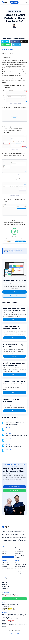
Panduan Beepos (18, 568)
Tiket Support (5, 584)
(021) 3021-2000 (5, 604)
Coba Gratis (14, 292)
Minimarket (4, 566)
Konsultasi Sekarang (14, 486)
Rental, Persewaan (6, 570)
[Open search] (26, 2)
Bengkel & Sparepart (19, 555)
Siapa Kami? (4, 579)
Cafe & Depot (18, 553)
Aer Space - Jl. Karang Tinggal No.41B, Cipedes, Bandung (13, 616)
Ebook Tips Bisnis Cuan (20, 572)
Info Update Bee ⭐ (19, 573)
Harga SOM (4, 553)
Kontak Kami (4, 582)
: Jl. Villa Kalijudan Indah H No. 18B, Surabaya (14, 614)
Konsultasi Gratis (14, 296)
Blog (16, 562)
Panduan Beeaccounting (20, 564)
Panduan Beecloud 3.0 (20, 566)
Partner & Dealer (5, 586)
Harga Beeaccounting (6, 548)
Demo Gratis (14, 2)
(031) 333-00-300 (14, 604)
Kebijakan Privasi (5, 588)
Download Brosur (8, 557)
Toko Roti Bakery (5, 562)
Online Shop (17, 557)
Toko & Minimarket (19, 551)
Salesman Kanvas (19, 549)
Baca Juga (14, 319)
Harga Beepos (5, 551)
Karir (3, 580)
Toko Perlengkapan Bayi (7, 568)
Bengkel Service (5, 564)
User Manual (17, 570)
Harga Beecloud (5, 549)
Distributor (17, 548)
